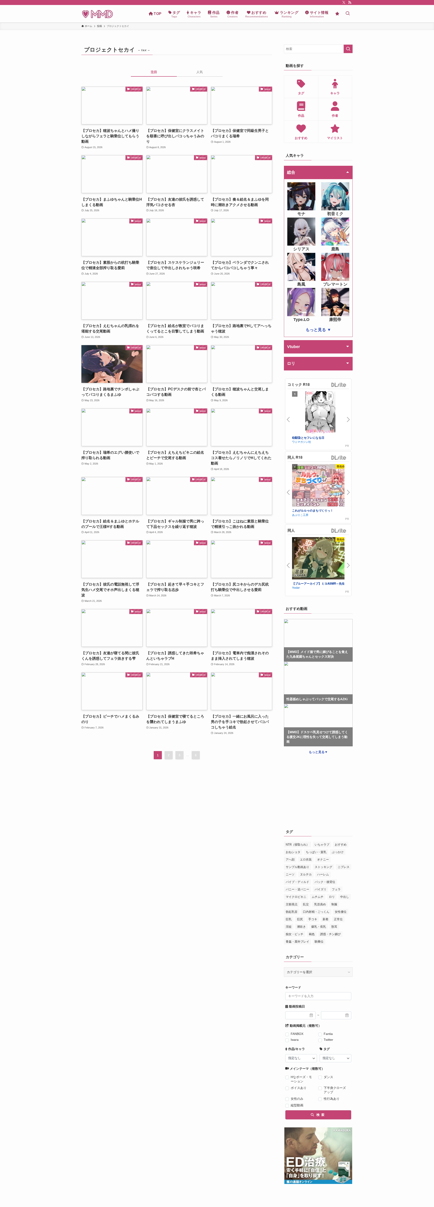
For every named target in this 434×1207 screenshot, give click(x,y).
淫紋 (289, 926)
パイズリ (320, 889)
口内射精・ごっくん (316, 911)
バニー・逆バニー (297, 889)
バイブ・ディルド (297, 882)
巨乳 (289, 919)
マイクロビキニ (296, 897)
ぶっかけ (338, 852)
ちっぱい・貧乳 (316, 852)
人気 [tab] (199, 72)
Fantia (328, 1034)
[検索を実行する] (348, 49)
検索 (320, 1115)
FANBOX (297, 1034)
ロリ (332, 897)
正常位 (338, 919)
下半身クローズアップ (335, 1090)
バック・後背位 (325, 882)
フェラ (336, 889)
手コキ (312, 919)
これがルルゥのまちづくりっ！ (312, 510)
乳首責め (320, 904)
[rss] (350, 2)
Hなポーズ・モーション (301, 1079)
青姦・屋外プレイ (297, 941)
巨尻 (300, 919)
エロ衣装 (306, 859)
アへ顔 (290, 859)
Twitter (328, 1039)
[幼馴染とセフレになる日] (320, 413)
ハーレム (323, 874)
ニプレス (343, 867)
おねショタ (293, 852)
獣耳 (334, 926)
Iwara (295, 1039)
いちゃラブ (322, 844)
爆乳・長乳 (318, 926)
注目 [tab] (154, 72)
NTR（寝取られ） (297, 844)
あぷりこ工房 (300, 515)
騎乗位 (319, 941)
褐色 (312, 934)
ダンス (328, 1077)
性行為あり (332, 1098)
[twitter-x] (344, 2)
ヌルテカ (306, 874)
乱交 (306, 904)
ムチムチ (317, 897)
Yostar (296, 587)
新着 (325, 919)
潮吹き (301, 926)
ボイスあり (299, 1088)
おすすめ (341, 844)
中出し (344, 897)
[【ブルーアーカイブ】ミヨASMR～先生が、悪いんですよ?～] (320, 559)
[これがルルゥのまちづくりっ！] (320, 486)
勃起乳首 (291, 911)
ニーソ (290, 874)
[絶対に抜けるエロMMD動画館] (97, 14)
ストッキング (323, 867)
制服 (334, 904)
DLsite (339, 385)
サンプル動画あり (297, 867)
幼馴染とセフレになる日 (308, 437)
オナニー (323, 859)
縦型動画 (297, 1105)
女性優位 (341, 911)
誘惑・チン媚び (330, 934)
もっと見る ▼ (318, 329)
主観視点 (291, 904)
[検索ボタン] (348, 13)
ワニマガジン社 (301, 441)
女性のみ (297, 1098)
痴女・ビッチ (294, 934)
